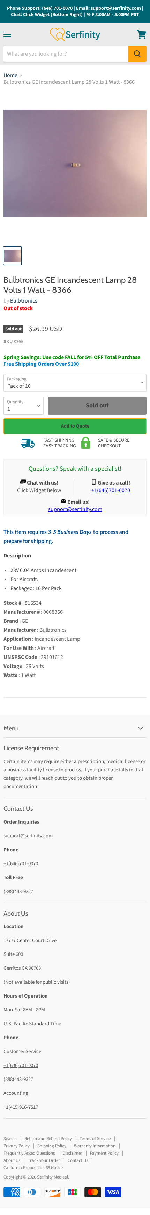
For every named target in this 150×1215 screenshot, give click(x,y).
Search (10, 1138)
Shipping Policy (51, 1146)
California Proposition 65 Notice (33, 1168)
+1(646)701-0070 (20, 863)
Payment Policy (104, 1153)
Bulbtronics (23, 301)
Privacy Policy (16, 1146)
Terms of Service (95, 1138)
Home (10, 75)
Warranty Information (94, 1146)
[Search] (137, 54)
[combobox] (65, 54)
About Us (11, 1160)
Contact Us (78, 1160)
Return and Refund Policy (48, 1138)
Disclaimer (72, 1153)
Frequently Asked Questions (29, 1153)
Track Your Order (44, 1160)
